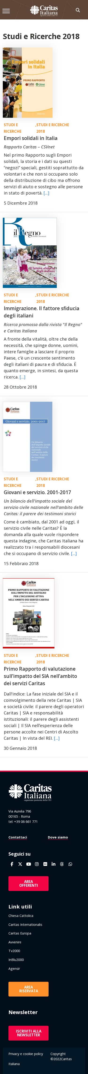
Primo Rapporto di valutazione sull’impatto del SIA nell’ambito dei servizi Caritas (40, 676)
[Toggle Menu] (6, 11)
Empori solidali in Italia (30, 138)
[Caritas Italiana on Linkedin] (53, 864)
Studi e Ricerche (12, 128)
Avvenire (14, 942)
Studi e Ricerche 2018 (52, 128)
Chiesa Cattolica (20, 915)
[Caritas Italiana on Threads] (62, 864)
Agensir (14, 968)
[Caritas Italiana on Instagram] (37, 864)
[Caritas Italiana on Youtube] (28, 864)
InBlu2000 (16, 959)
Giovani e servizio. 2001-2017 (37, 492)
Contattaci (17, 837)
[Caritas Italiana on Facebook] (11, 864)
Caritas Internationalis (25, 924)
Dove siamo (58, 837)
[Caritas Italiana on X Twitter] (20, 864)
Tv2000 (14, 951)
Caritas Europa (19, 933)
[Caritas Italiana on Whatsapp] (70, 864)
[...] (46, 193)
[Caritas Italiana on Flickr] (45, 864)
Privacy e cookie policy (25, 1054)
